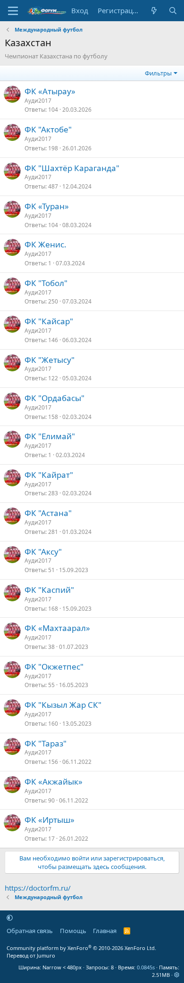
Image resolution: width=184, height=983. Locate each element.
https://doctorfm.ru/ (38, 888)
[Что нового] (154, 10)
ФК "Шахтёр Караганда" (72, 168)
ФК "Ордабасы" (54, 398)
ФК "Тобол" (46, 283)
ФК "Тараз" (46, 743)
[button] (10, 917)
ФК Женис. (46, 244)
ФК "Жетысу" (50, 359)
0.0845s (146, 967)
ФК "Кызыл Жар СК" (63, 704)
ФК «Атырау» (50, 91)
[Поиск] (173, 10)
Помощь (73, 930)
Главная (105, 930)
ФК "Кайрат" (49, 474)
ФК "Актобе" (48, 129)
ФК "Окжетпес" (54, 666)
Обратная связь (30, 930)
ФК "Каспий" (49, 589)
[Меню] (13, 10)
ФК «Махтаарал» (57, 628)
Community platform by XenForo (81, 947)
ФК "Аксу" (43, 551)
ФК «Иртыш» (50, 819)
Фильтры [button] (158, 73)
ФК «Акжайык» (54, 781)
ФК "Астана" (48, 513)
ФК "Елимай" (50, 436)
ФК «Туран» (47, 206)
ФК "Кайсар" (49, 321)
